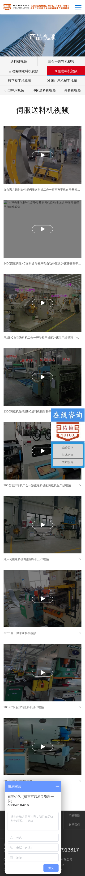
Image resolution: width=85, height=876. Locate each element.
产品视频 (74, 815)
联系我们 (74, 824)
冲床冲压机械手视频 (62, 81)
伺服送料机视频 (65, 71)
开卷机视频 (72, 90)
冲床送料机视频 (44, 90)
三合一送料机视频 (61, 61)
